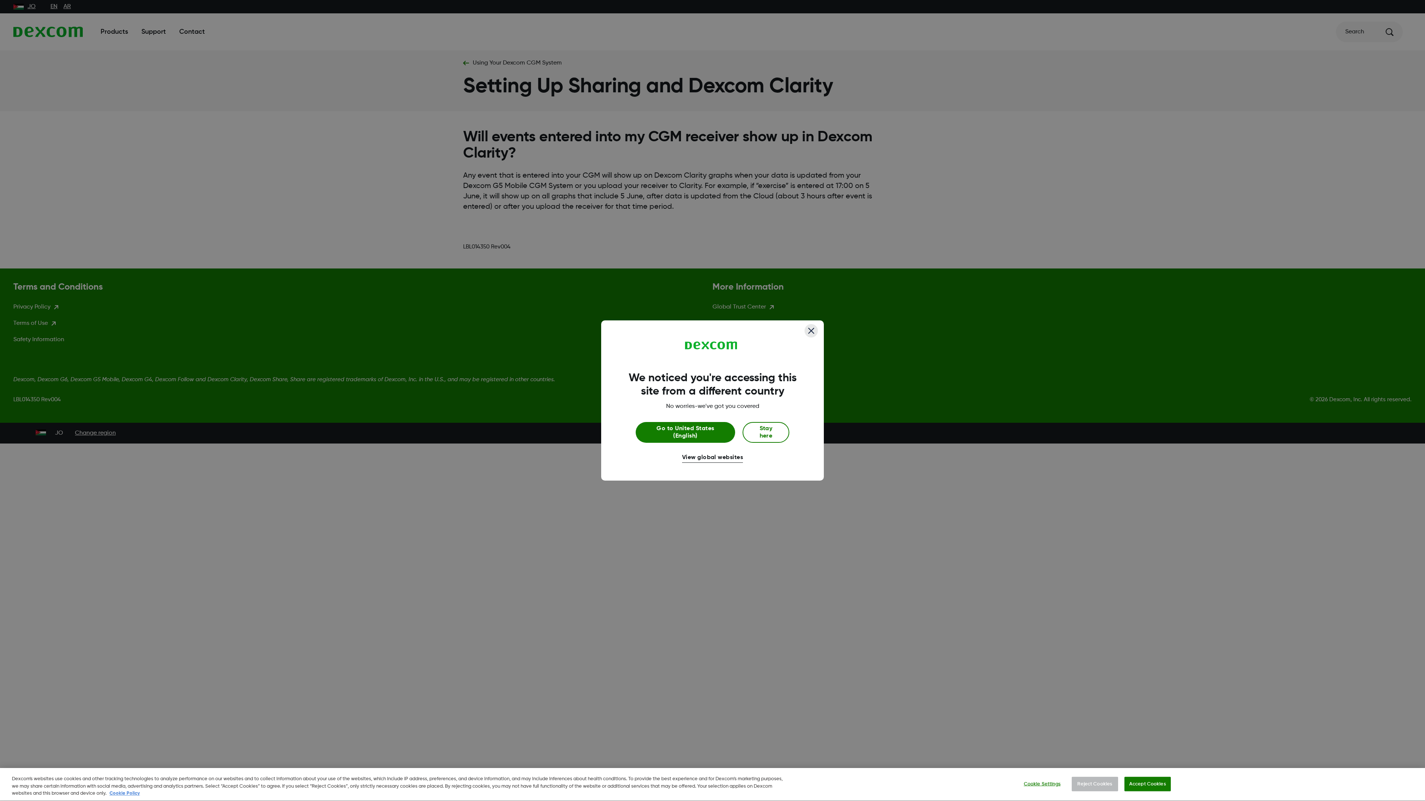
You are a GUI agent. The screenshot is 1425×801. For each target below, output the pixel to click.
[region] (712, 784)
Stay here (766, 432)
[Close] (811, 330)
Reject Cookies (1094, 783)
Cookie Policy (124, 793)
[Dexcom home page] (711, 345)
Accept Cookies (1147, 783)
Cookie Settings (1042, 783)
